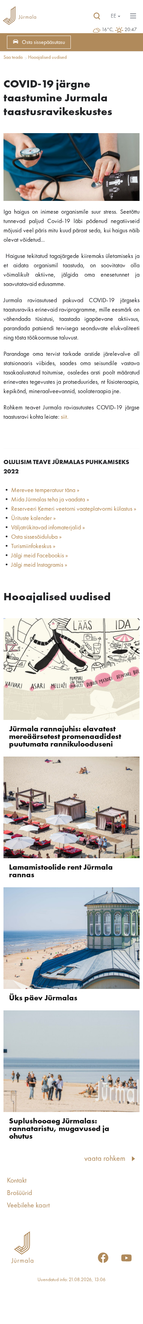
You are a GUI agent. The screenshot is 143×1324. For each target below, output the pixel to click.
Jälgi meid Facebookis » (39, 556)
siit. (64, 417)
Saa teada (13, 57)
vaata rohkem (104, 1159)
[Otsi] (96, 16)
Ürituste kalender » (33, 518)
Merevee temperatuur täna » (45, 490)
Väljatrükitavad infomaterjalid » (48, 528)
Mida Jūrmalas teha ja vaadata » (50, 500)
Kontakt (16, 1180)
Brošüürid (19, 1193)
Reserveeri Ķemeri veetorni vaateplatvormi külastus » (73, 509)
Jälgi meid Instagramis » (39, 565)
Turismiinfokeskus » (33, 546)
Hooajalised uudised (47, 57)
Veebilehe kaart (28, 1205)
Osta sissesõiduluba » (36, 537)
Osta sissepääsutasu (43, 42)
